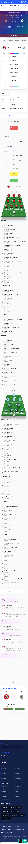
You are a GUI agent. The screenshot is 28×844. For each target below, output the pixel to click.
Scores (11, 5)
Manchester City (22, 23)
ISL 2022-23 (5, 786)
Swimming (20, 815)
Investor (10, 829)
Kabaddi (4, 815)
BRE (11, 186)
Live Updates (23, 40)
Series (16, 766)
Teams (4, 776)
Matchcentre (5, 799)
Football (3, 5)
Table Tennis (6, 818)
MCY (16, 186)
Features (17, 773)
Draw (14, 696)
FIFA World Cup (5, 747)
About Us (10, 826)
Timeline (10, 40)
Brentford (6, 23)
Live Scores (15, 8)
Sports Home (4, 8)
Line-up (17, 40)
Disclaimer (3, 829)
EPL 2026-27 (17, 5)
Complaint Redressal (19, 829)
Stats (4, 40)
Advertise (3, 826)
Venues (4, 778)
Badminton (5, 811)
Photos (17, 771)
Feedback (17, 826)
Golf (12, 811)
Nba (18, 811)
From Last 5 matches (14, 704)
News (3, 771)
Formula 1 (5, 807)
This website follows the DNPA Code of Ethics (12, 835)
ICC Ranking (18, 778)
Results (17, 768)
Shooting (12, 815)
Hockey (19, 807)
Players (17, 776)
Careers (3, 832)
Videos (4, 773)
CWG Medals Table (16, 747)
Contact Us (9, 832)
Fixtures (4, 768)
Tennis (12, 807)
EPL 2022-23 (18, 786)
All (9, 116)
